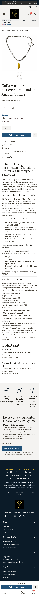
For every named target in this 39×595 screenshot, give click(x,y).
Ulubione (6, 577)
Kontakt (6, 527)
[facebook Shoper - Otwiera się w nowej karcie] (11, 516)
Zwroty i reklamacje (9, 547)
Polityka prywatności (10, 559)
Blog (4, 532)
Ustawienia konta (9, 574)
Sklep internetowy (17, 583)
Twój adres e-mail (7, 443)
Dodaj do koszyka (18, 135)
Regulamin (6, 557)
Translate (8, 25)
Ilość (3, 124)
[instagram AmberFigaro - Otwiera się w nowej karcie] (20, 516)
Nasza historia (8, 529)
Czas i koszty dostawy (11, 544)
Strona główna (6, 30)
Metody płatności (9, 542)
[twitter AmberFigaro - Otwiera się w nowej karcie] (24, 516)
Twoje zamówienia (9, 572)
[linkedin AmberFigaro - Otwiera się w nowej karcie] (6, 516)
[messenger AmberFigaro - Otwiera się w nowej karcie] (15, 516)
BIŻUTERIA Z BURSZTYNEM (20, 30)
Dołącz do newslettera (12, 448)
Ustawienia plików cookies (12, 562)
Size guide (5, 115)
